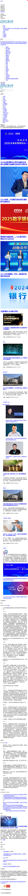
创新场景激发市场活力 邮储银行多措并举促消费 (15, 797)
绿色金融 (5, 114)
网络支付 (20, 41)
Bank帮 (2, 44)
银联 (4, 99)
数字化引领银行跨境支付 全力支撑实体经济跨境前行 (15, 806)
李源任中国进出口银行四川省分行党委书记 (16, 810)
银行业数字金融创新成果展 (20, 43)
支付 (4, 97)
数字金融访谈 (6, 404)
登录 (2, 1)
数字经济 (5, 372)
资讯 (4, 27)
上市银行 (5, 116)
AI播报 (4, 35)
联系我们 (7, 881)
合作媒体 (11, 881)
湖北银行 (5, 864)
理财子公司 (5, 112)
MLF (9, 402)
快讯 (6, 28)
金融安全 (12, 43)
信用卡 (4, 548)
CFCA (4, 107)
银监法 (4, 488)
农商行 (4, 118)
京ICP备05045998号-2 (16, 889)
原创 (4, 28)
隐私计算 (10, 41)
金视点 (22, 28)
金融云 (4, 43)
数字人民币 (15, 41)
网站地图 (20, 881)
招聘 (9, 28)
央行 (4, 857)
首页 (4, 25)
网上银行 (5, 104)
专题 (4, 31)
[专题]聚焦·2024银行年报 (9, 311)
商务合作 (16, 881)
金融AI (24, 41)
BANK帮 (8, 75)
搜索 (2, 39)
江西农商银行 (6, 851)
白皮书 (4, 100)
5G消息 (5, 111)
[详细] (4, 839)
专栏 (4, 32)
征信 (4, 106)
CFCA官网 (3, 883)
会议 (11, 28)
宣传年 (4, 34)
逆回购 (9, 518)
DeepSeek (7, 49)
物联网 (7, 43)
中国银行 (5, 103)
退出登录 (3, 11)
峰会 (4, 341)
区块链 (7, 56)
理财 (16, 28)
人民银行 (5, 402)
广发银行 (5, 115)
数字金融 (3, 41)
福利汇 (18, 28)
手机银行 (5, 110)
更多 (8, 605)
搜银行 (4, 36)
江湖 (14, 28)
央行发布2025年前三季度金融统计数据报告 (13, 805)
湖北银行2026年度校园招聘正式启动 (11, 866)
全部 (5, 44)
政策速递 (6, 29)
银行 (4, 122)
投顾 (4, 101)
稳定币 (6, 41)
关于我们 (3, 881)
